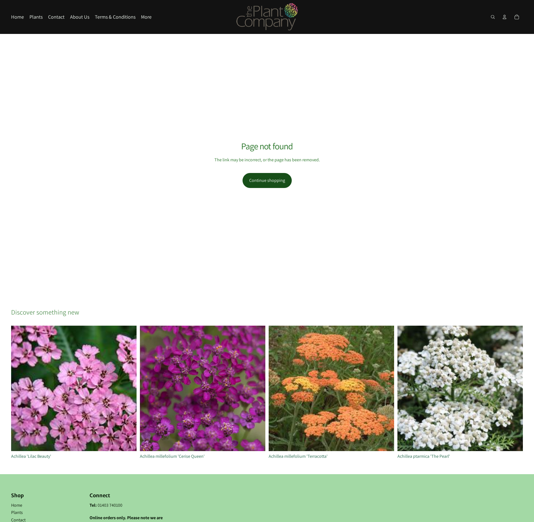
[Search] (493, 17)
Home (16, 505)
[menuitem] (146, 17)
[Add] (128, 442)
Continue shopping (267, 180)
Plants (17, 512)
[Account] (504, 17)
